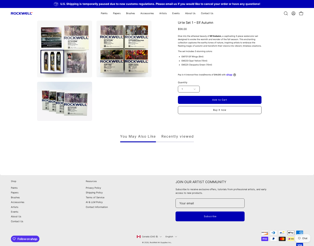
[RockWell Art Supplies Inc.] (22, 13)
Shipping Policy (94, 192)
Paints (14, 188)
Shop (13, 181)
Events (14, 211)
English (169, 236)
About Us (16, 216)
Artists (14, 207)
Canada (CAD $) (150, 236)
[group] (157, 4)
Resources (91, 181)
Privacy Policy (93, 188)
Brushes (15, 197)
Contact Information (97, 207)
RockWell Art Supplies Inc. (160, 242)
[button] (116, 13)
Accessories (17, 202)
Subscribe (210, 216)
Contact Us (17, 221)
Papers (15, 192)
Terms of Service (95, 197)
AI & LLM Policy (94, 202)
